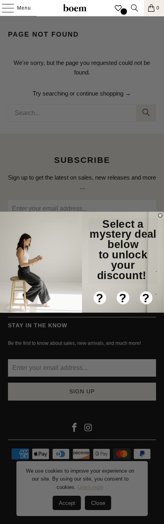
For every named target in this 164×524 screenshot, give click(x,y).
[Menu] (4, 8)
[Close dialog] (160, 215)
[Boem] (75, 8)
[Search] (134, 8)
